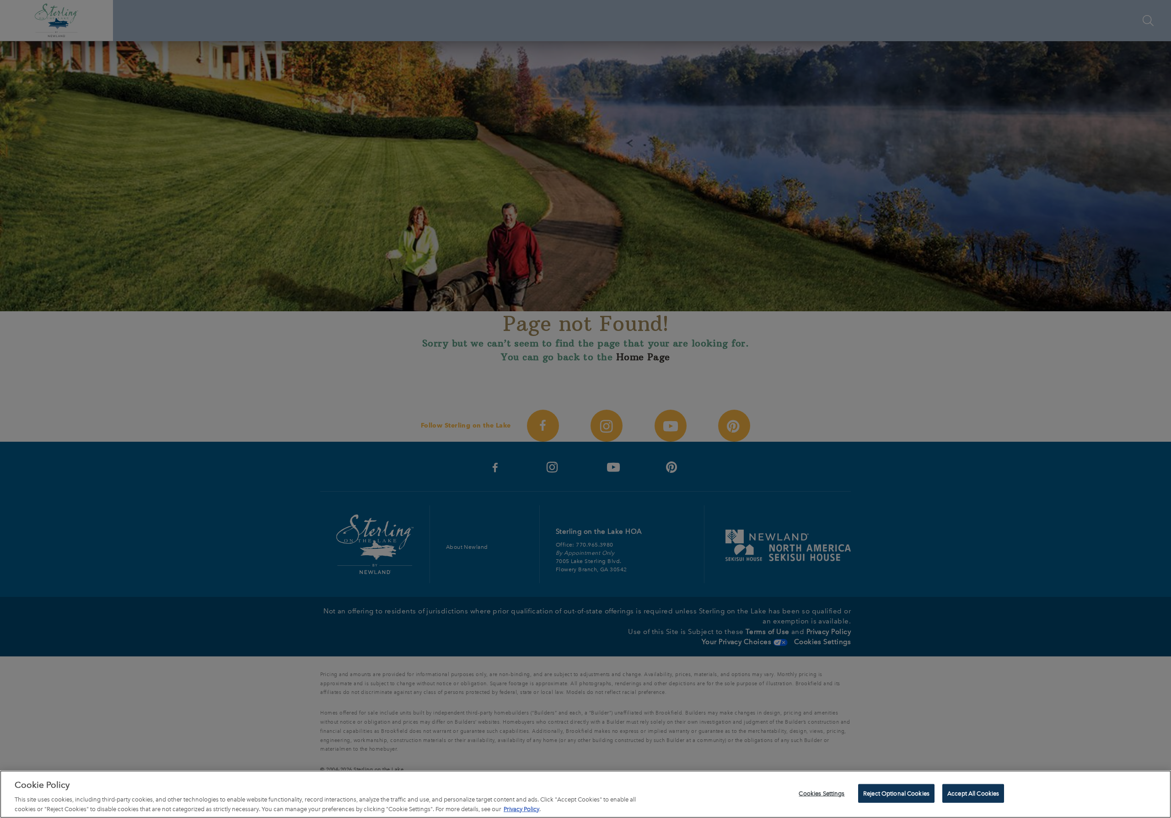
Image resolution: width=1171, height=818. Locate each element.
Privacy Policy (521, 808)
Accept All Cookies (973, 793)
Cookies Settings (821, 793)
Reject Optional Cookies (896, 793)
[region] (585, 794)
